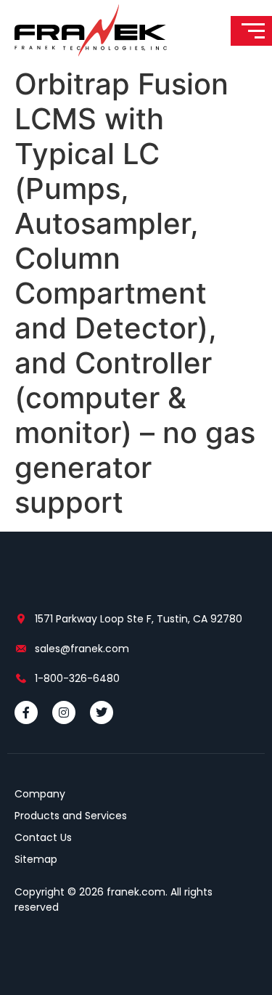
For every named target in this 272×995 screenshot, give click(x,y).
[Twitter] (101, 712)
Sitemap (36, 859)
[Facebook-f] (26, 712)
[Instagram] (63, 712)
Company (40, 794)
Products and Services (71, 815)
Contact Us (43, 837)
